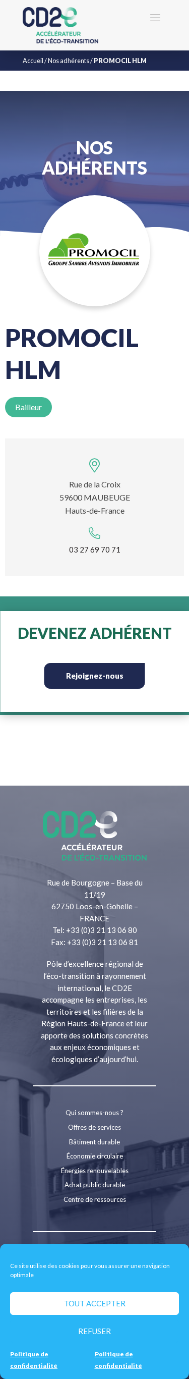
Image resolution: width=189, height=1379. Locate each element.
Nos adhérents (68, 61)
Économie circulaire (95, 1156)
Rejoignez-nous (94, 675)
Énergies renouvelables (95, 1171)
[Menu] (155, 17)
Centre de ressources (95, 1199)
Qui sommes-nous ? (94, 1113)
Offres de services (94, 1127)
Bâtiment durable (94, 1142)
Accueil (33, 61)
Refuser (94, 1331)
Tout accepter (94, 1303)
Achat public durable (95, 1185)
